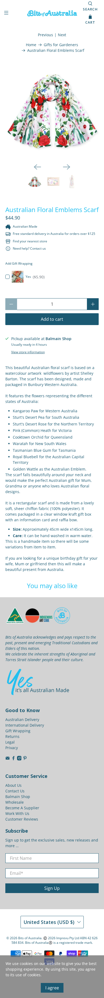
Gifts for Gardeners (61, 45)
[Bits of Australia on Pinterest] (25, 759)
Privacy (11, 747)
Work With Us (17, 813)
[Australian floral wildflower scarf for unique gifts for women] (52, 112)
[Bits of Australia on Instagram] (19, 759)
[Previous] (37, 167)
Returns (12, 736)
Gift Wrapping (17, 730)
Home (31, 45)
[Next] (67, 167)
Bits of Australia (30, 938)
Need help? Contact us (29, 248)
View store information (28, 352)
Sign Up (52, 888)
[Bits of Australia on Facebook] (13, 759)
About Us (13, 785)
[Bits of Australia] (52, 13)
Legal (10, 742)
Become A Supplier (22, 807)
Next (62, 34)
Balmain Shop (17, 796)
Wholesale (14, 802)
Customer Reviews (21, 819)
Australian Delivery (22, 719)
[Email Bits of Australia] (7, 759)
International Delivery (24, 725)
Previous (45, 34)
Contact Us (15, 790)
